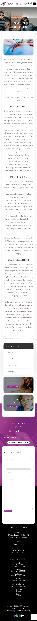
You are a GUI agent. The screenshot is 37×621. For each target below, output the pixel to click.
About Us (10, 352)
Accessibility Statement (15, 611)
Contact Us (13, 406)
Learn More (13, 386)
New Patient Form (13, 365)
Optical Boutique (13, 359)
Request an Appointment (18, 442)
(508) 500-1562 (18, 544)
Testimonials (11, 371)
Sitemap (27, 611)
